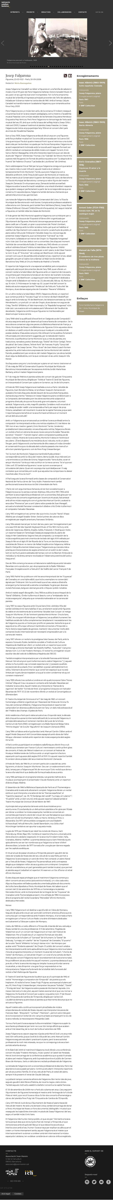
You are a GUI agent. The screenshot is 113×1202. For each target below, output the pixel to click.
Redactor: (18, 83)
